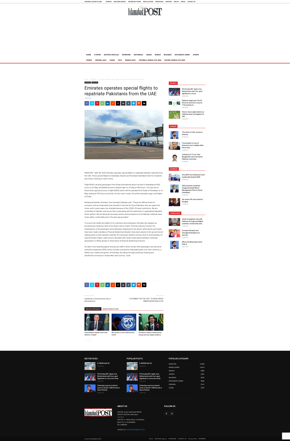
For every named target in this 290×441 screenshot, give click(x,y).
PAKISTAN (169, 1)
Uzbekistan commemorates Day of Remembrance (98, 300)
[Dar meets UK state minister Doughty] (174, 202)
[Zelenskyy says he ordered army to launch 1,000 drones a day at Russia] (90, 388)
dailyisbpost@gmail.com (135, 429)
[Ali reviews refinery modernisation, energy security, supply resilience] (151, 322)
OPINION (108, 1)
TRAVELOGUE (159, 1)
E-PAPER (97, 55)
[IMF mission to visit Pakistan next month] (124, 322)
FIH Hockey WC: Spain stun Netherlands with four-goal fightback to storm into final (107, 376)
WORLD (158, 55)
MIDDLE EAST (130, 60)
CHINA (112, 60)
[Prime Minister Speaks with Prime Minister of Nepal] (97, 322)
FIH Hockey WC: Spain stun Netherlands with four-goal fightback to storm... (192, 91)
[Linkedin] (107, 103)
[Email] (118, 103)
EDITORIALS (138, 55)
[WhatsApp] (102, 103)
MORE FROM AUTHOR (110, 309)
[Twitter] (92, 103)
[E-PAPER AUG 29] (90, 366)
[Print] (123, 103)
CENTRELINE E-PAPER (134, 1)
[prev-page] (86, 339)
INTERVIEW (126, 55)
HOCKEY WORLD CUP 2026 (174, 60)
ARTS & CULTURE (148, 1)
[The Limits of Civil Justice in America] (174, 135)
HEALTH (176, 1)
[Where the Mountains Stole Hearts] (174, 245)
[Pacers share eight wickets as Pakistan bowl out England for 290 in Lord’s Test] (174, 115)
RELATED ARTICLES (93, 309)
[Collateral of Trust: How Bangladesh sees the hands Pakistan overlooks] (174, 157)
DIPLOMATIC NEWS (182, 55)
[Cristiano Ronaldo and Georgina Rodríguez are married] (174, 233)
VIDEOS (89, 60)
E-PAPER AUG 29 (103, 363)
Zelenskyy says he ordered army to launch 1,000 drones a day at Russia (108, 388)
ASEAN (149, 55)
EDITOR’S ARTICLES (111, 55)
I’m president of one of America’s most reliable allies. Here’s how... (193, 145)
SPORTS (196, 55)
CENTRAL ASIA (100, 60)
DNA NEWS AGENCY (120, 1)
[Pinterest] (97, 103)
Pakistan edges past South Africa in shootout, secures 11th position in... (192, 103)
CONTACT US (191, 1)
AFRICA (183, 1)
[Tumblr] (128, 103)
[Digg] (144, 103)
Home (88, 55)
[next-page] (89, 339)
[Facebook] (87, 103)
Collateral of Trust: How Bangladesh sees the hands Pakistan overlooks (192, 157)
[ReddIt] (113, 103)
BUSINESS (168, 55)
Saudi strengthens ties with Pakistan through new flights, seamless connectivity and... (192, 221)
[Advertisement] (145, 35)
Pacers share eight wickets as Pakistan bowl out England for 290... (193, 114)
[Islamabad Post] (145, 11)
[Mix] (139, 103)
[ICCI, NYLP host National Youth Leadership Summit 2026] (174, 178)
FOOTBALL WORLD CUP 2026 (150, 60)
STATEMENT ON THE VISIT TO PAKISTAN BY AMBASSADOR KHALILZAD (146, 300)
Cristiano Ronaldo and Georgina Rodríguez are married (191, 233)
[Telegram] (133, 103)
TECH (120, 60)
